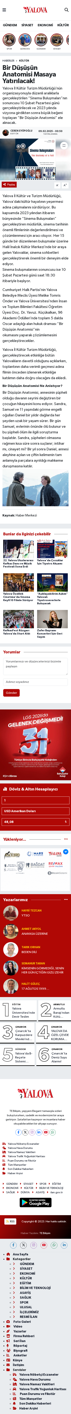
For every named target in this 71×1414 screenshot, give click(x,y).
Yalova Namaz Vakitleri (21, 1152)
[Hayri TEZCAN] (10, 913)
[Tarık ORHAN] (10, 949)
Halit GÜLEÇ (31, 984)
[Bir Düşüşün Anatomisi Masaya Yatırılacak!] (35, 159)
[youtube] (44, 1245)
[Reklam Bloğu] (35, 744)
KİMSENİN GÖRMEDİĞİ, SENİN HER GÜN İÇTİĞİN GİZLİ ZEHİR (43, 970)
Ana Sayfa (20, 1254)
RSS (12, 1221)
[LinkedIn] (39, 1132)
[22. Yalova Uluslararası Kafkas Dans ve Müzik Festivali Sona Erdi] (18, 548)
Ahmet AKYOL (31, 929)
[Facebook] (18, 1132)
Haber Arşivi (15, 1173)
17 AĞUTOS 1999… (35, 988)
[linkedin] (64, 1245)
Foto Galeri (22, 1321)
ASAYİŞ (40, 1192)
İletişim (18, 1365)
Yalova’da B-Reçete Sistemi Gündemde (23, 1058)
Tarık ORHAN (31, 947)
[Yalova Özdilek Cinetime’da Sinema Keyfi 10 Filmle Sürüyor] (18, 582)
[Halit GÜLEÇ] (10, 986)
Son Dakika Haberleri (20, 1169)
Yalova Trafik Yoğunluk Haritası (26, 1156)
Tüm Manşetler (17, 1164)
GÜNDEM (10, 25)
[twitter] (23, 1245)
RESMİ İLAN (28, 1316)
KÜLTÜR (63, 25)
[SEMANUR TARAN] (10, 967)
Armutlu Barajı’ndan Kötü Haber (61, 1013)
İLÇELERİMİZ (29, 1312)
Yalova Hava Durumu (20, 1148)
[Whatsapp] (52, 1132)
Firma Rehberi (23, 1336)
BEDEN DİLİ (29, 952)
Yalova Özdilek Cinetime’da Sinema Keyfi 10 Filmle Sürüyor (18, 597)
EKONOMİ (45, 25)
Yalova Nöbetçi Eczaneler (23, 1143)
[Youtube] (46, 1132)
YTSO (26, 915)
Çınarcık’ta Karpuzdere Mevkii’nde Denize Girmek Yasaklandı (23, 1035)
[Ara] (67, 10)
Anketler (20, 1355)
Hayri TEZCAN (31, 910)
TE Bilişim (44, 1233)
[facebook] (13, 1245)
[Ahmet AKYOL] (10, 931)
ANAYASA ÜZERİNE (35, 933)
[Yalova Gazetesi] (35, 10)
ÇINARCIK (20, 1027)
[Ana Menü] (4, 10)
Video (17, 1326)
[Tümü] (66, 839)
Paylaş (11, 184)
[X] (25, 1132)
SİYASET (27, 25)
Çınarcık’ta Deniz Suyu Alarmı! (59, 1057)
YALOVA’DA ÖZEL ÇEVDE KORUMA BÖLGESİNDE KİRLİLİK (60, 1035)
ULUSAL (25, 1307)
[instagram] (33, 1245)
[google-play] (35, 1203)
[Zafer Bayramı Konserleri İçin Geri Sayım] (52, 619)
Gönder (11, 693)
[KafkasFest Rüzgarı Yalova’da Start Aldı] (18, 619)
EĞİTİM (16, 1004)
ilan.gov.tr (57, 1192)
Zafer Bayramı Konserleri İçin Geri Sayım (49, 633)
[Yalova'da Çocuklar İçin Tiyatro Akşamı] (52, 548)
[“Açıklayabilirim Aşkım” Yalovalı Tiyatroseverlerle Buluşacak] (52, 582)
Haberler (8, 60)
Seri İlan (19, 1341)
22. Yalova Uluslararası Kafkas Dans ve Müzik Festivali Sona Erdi (18, 563)
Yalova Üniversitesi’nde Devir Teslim (23, 1012)
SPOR (43, 1183)
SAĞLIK (10, 1192)
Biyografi (20, 1350)
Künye (17, 1360)
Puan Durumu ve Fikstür (22, 1160)
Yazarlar (19, 1331)
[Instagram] (32, 1132)
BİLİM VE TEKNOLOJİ (51, 1188)
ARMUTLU (59, 1004)
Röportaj (20, 1345)
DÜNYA (25, 1192)
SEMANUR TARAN (33, 963)
